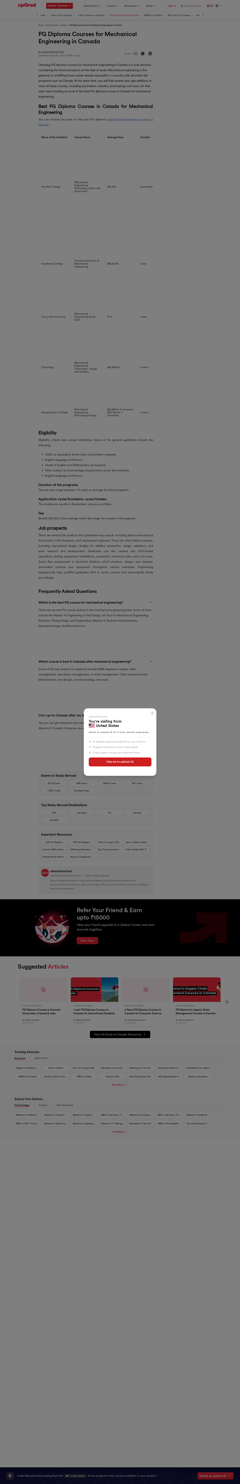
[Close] (152, 713)
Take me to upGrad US (120, 761)
